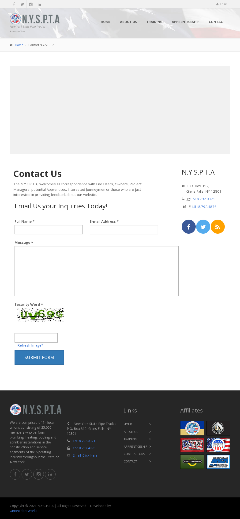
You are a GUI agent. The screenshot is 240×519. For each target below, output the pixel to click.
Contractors (134, 454)
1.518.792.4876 (204, 206)
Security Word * (29, 304)
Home (106, 21)
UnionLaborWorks (23, 510)
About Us (128, 21)
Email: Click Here (85, 455)
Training (154, 21)
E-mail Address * (104, 221)
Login (224, 4)
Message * (24, 242)
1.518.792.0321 (202, 198)
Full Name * (24, 221)
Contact (217, 21)
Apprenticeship (185, 21)
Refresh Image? (30, 345)
